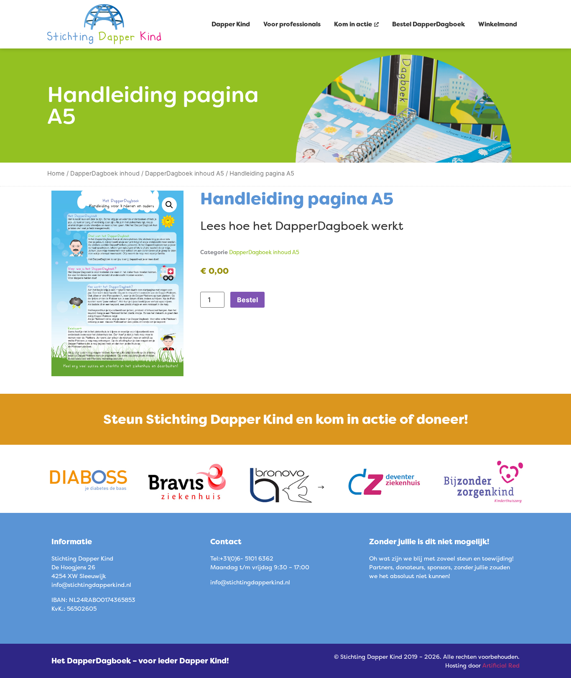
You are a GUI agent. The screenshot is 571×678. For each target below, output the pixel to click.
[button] (169, 204)
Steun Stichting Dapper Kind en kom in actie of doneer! (285, 419)
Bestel (247, 300)
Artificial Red (501, 665)
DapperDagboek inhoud (105, 173)
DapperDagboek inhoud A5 (184, 173)
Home (56, 173)
